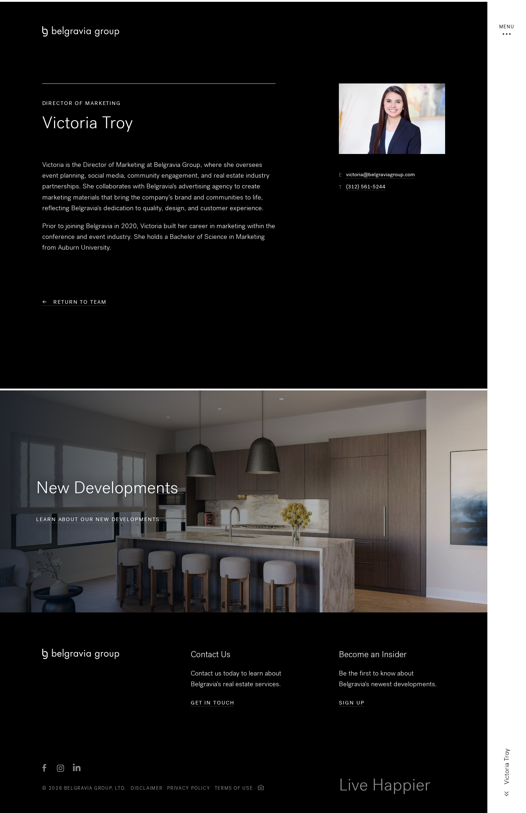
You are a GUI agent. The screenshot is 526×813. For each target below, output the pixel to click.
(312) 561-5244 (365, 186)
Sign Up (351, 702)
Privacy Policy (188, 788)
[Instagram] (60, 768)
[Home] (243, 31)
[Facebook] (44, 768)
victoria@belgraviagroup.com (380, 174)
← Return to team (74, 302)
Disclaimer (146, 788)
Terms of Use (234, 788)
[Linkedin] (77, 768)
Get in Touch (212, 702)
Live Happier (384, 785)
